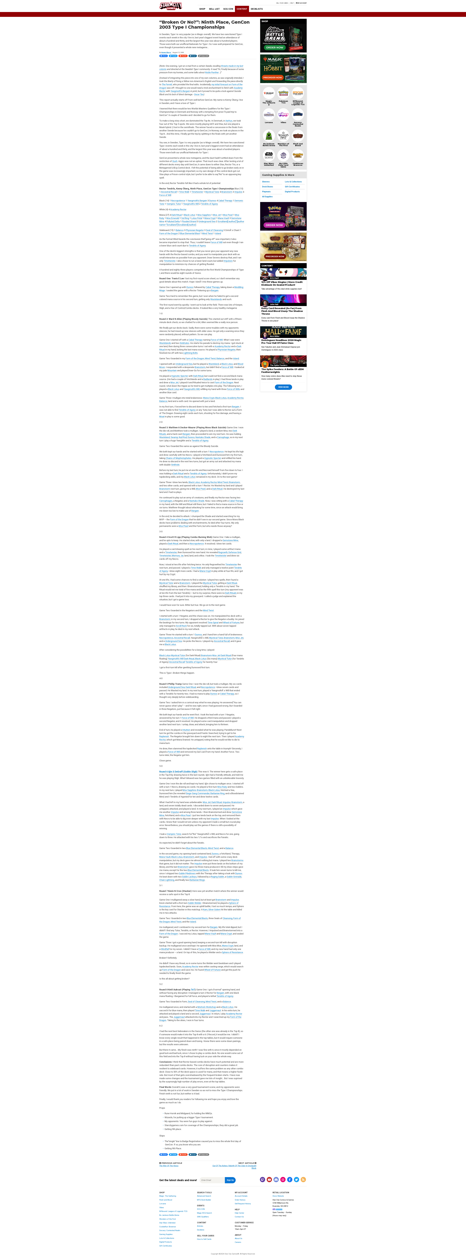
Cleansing (227, 918)
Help (292, 3)
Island (218, 233)
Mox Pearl (228, 215)
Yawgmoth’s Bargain (180, 91)
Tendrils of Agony (209, 204)
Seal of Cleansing (214, 230)
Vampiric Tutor (174, 204)
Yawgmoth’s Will (191, 204)
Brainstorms (237, 860)
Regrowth (223, 552)
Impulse (238, 192)
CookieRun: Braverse (167, 1227)
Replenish (164, 736)
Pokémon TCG (283, 102)
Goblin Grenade (234, 876)
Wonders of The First (283, 145)
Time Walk (184, 192)
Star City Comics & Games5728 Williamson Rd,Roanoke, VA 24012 (283, 1203)
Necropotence (178, 200)
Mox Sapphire (204, 215)
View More (283, 387)
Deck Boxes (267, 187)
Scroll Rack (181, 626)
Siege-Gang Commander (198, 793)
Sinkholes (184, 343)
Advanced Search (204, 1196)
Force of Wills (233, 389)
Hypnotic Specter (179, 376)
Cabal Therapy (225, 200)
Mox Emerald (172, 218)
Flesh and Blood (298, 145)
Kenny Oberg (166, 52)
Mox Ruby (222, 787)
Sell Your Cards (282, 3)
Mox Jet (217, 215)
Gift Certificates (292, 187)
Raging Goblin (217, 876)
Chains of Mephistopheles (178, 458)
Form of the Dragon (168, 233)
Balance (180, 230)
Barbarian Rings (197, 880)
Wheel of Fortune (231, 622)
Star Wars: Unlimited (269, 164)
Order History (240, 1200)
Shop (202, 9)
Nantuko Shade (203, 437)
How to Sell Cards (204, 1239)
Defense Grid (235, 552)
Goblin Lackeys (189, 876)
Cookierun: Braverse (298, 164)
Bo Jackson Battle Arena (269, 145)
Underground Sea (207, 221)
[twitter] (296, 1179)
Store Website (278, 1196)
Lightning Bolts (190, 353)
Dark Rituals (231, 593)
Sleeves (266, 182)
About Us (238, 1238)
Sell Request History (243, 1204)
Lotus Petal (196, 218)
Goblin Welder (194, 903)
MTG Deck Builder (204, 1200)
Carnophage (223, 437)
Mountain (172, 370)
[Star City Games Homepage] (174, 6)
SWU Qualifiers (203, 1217)
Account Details (241, 1196)
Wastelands (216, 299)
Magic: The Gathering (268, 103)
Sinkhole (175, 464)
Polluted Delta (173, 221)
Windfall (165, 949)
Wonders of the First (167, 1219)
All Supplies (267, 196)
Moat (161, 416)
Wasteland (213, 364)
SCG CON (228, 9)
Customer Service (244, 1222)
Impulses (228, 261)
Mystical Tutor (212, 192)
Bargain (214, 290)
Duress (212, 200)
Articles (200, 1226)
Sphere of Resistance (232, 952)
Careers (238, 1242)
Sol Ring (185, 218)
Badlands (207, 379)
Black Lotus (189, 215)
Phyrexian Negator (195, 230)
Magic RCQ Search (204, 1213)
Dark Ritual (176, 215)
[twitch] (262, 1179)
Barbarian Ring (217, 793)
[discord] (276, 1179)
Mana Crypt (210, 218)
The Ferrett (167, 84)
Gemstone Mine (230, 540)
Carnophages (165, 501)
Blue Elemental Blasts (196, 848)
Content (242, 9)
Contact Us (239, 1217)
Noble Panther (212, 72)
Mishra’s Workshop (206, 1007)
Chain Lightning (166, 880)
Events (200, 1205)
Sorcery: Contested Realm (298, 124)
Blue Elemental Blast (190, 233)
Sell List (214, 9)
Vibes (283, 122)
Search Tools (204, 1192)
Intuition (186, 730)
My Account (241, 1192)
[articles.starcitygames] (303, 1179)
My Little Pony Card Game (283, 165)
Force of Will (165, 195)
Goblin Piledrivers (187, 873)
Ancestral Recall (169, 192)
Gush (174, 161)
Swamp (174, 437)
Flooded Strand (189, 221)
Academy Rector (178, 209)
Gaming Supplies (166, 1234)
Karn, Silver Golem (212, 909)
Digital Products (292, 191)
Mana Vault (223, 218)
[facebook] (289, 1179)
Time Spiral (213, 622)
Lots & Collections (293, 182)
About (238, 1235)
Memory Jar (177, 555)
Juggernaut (215, 1010)
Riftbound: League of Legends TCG (297, 103)
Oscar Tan (199, 94)
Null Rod (183, 437)
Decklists (257, 9)
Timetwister (197, 192)
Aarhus (228, 120)
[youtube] (269, 1179)
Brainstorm (226, 192)
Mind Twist (207, 233)
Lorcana (269, 122)
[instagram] (282, 1179)
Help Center (239, 1213)
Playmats (266, 191)
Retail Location (281, 1192)
